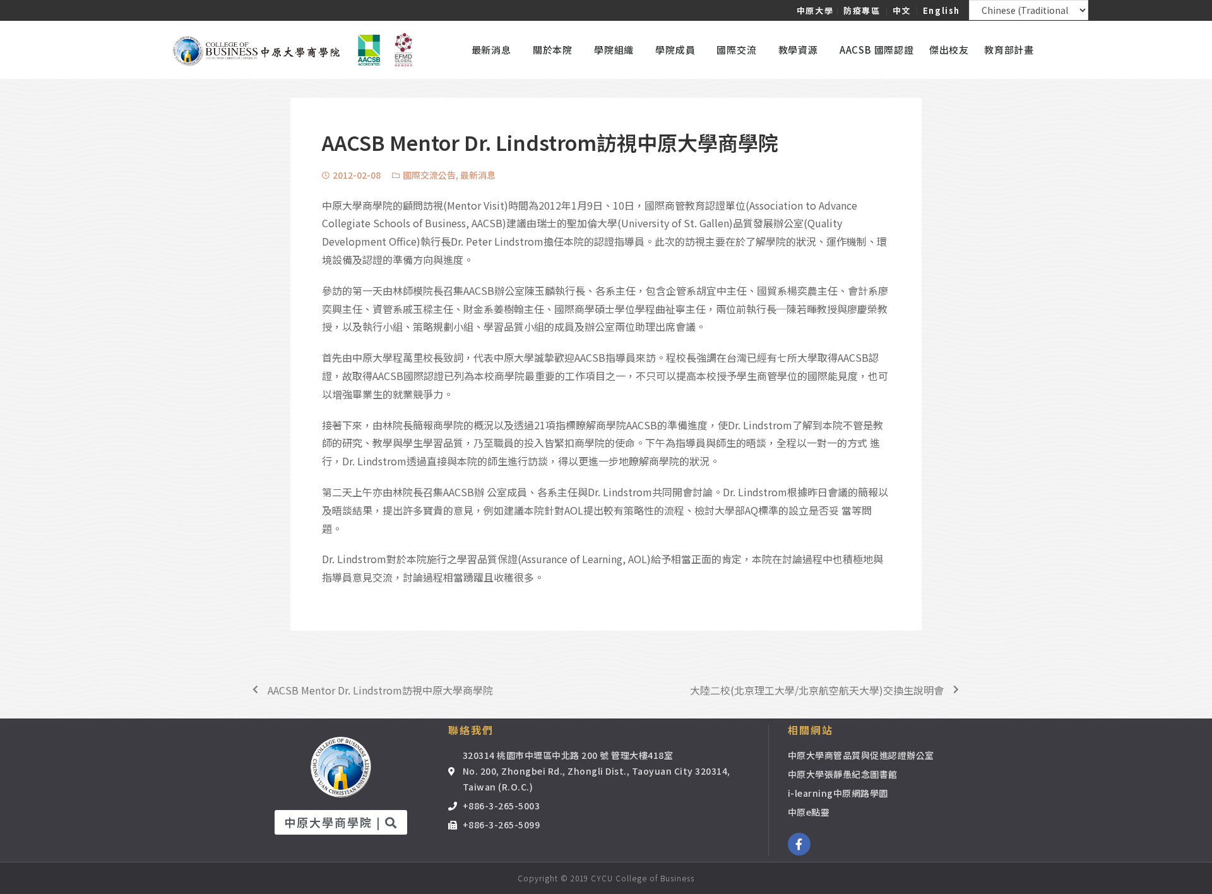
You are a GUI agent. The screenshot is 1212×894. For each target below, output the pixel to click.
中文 (902, 10)
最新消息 (478, 175)
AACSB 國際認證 (877, 49)
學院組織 (614, 49)
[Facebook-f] (799, 844)
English (941, 10)
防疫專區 (861, 10)
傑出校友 (949, 49)
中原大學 (815, 10)
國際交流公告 (429, 175)
